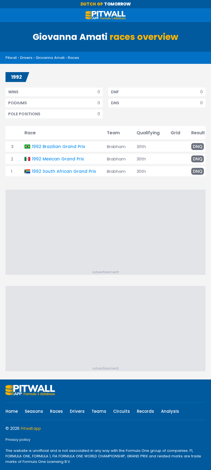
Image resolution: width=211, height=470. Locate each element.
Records (145, 411)
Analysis (170, 411)
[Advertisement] (108, 230)
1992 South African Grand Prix (64, 171)
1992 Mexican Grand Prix (58, 159)
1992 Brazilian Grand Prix (58, 146)
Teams (98, 411)
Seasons (34, 411)
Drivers (26, 57)
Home (11, 411)
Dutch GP (91, 4)
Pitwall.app (31, 428)
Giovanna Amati (50, 57)
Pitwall (11, 57)
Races (73, 57)
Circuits (121, 411)
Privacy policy (17, 439)
